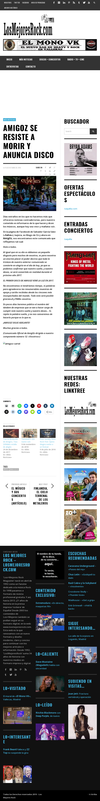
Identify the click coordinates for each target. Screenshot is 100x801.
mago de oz (14, 469)
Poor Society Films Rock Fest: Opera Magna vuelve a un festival (48, 443)
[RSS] (73, 2)
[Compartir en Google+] (54, 167)
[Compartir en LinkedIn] (50, 171)
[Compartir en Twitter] (50, 167)
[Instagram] (59, 2)
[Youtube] (88, 2)
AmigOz (6, 469)
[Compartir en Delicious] (54, 171)
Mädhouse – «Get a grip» (81, 600)
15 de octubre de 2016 (13, 167)
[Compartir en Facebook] (45, 167)
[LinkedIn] (63, 2)
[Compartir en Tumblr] (45, 171)
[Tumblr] (79, 2)
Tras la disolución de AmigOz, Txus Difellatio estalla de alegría (10, 443)
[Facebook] (54, 2)
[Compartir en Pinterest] (41, 171)
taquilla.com (70, 208)
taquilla (68, 239)
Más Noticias (9, 119)
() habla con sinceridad (48, 665)
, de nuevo (48, 715)
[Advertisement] (50, 94)
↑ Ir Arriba (92, 794)
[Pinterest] (69, 2)
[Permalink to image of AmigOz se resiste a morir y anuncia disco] (29, 193)
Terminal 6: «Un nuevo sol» (28, 440)
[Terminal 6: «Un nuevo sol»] (29, 433)
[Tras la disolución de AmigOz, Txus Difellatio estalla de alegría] (11, 433)
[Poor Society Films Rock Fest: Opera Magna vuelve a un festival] (48, 433)
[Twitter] (84, 2)
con (48, 712)
